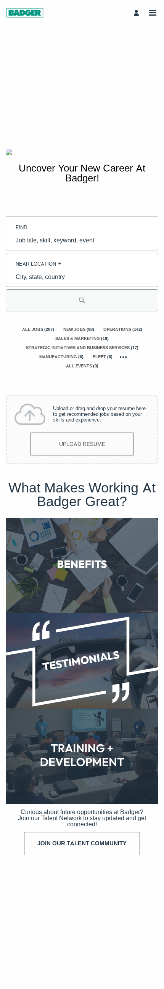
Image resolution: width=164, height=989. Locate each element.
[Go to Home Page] (25, 13)
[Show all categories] (123, 357)
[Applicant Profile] (137, 12)
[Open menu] (152, 13)
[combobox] (82, 240)
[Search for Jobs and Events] (82, 300)
